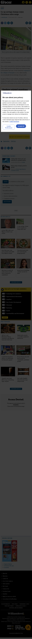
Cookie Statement (14, 121)
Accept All (21, 126)
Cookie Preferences (8, 127)
